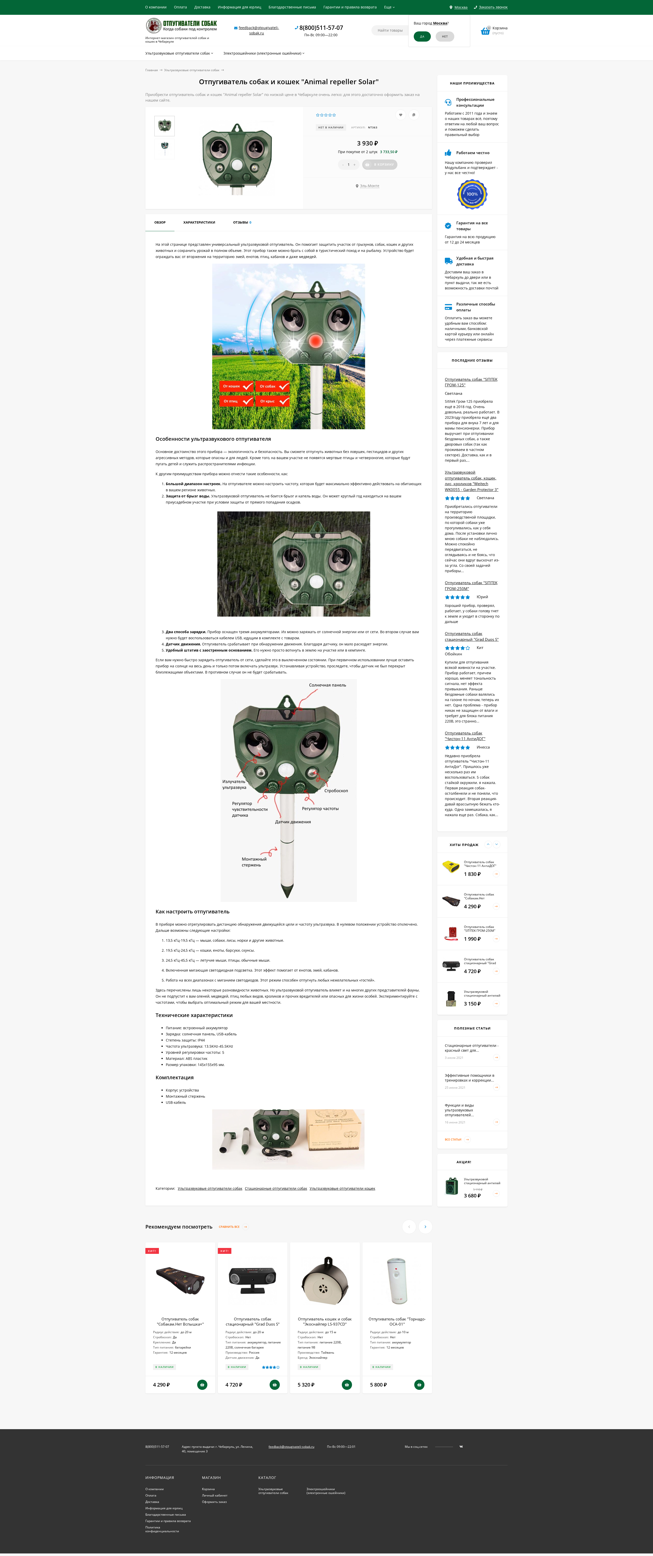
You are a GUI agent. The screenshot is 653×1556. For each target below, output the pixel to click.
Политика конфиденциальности (162, 1529)
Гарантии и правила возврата (350, 7)
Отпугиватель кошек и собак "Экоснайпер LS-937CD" (325, 1321)
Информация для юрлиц (239, 7)
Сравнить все (229, 1227)
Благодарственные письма (292, 7)
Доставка (202, 7)
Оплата (180, 7)
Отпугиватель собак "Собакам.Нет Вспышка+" (180, 1321)
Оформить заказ (214, 1502)
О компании (156, 7)
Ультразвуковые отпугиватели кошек (342, 1188)
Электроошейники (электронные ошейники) (326, 1491)
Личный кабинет (215, 1495)
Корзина (208, 1489)
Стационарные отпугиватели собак (276, 1188)
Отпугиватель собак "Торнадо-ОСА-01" (397, 1321)
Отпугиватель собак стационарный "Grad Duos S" (253, 1321)
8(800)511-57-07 (321, 27)
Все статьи (453, 1139)
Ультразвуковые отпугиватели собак (191, 70)
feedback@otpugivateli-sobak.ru (291, 1446)
